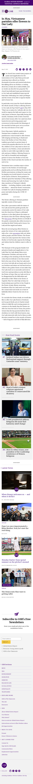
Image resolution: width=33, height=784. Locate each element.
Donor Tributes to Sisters (9, 736)
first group (8, 219)
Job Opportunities (7, 726)
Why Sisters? (5, 717)
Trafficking (6, 692)
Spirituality (6, 689)
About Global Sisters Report (10, 711)
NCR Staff (4, 533)
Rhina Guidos (13, 565)
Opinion (4, 588)
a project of (16, 3)
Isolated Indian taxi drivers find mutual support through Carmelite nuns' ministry (18, 359)
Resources (5, 704)
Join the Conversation (7, 63)
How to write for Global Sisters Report (13, 720)
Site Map (25, 775)
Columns (4, 27)
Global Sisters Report (4, 765)
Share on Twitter (24, 69)
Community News (7, 749)
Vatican (4, 522)
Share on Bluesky (17, 69)
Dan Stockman (6, 565)
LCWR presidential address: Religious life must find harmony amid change (17, 422)
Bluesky (10, 771)
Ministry (5, 680)
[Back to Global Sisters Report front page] (9, 11)
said (21, 108)
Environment (6, 674)
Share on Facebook (20, 69)
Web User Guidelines (17, 775)
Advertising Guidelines (7, 775)
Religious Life (6, 683)
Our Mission (5, 714)
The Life (4, 702)
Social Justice (6, 686)
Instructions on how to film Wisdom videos (15, 723)
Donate (20, 11)
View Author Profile (11, 60)
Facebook (16, 771)
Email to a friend (27, 69)
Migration (5, 677)
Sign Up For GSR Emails (9, 746)
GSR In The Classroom (8, 699)
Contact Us (5, 743)
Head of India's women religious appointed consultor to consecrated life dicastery (18, 390)
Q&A (3, 671)
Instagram (19, 771)
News (3, 668)
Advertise (4, 754)
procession (16, 233)
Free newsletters (27, 11)
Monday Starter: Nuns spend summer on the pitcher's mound (15, 561)
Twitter (13, 771)
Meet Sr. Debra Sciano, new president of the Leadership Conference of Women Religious (18, 453)
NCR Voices (6, 585)
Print (30, 69)
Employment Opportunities (10, 751)
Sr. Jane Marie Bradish (8, 499)
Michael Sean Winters (8, 597)
